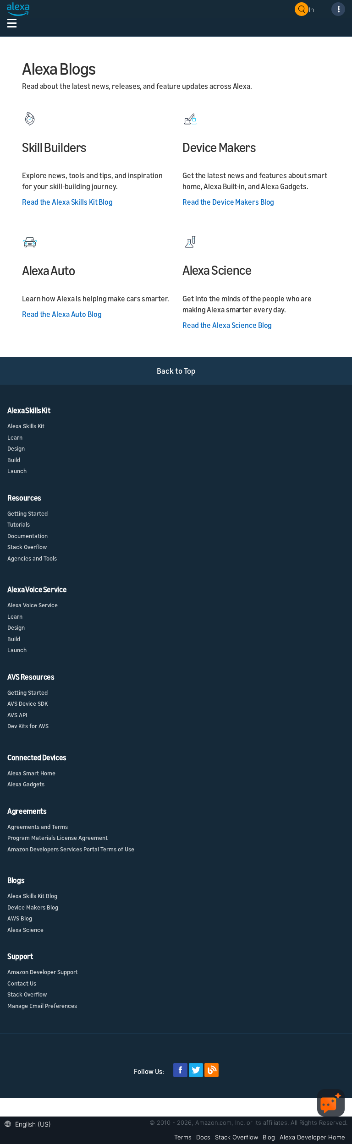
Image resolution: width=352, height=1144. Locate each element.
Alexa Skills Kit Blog (32, 895)
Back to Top (176, 371)
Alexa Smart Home (31, 773)
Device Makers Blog (32, 907)
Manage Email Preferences (42, 1005)
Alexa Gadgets (25, 784)
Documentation (27, 535)
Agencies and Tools (32, 558)
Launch (17, 470)
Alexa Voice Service (32, 605)
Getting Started (27, 513)
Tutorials (18, 524)
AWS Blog (19, 918)
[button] (30, 1123)
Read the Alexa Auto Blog (62, 314)
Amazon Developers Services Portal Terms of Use (70, 849)
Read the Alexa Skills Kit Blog (67, 202)
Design (16, 448)
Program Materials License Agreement (57, 837)
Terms (183, 1137)
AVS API (17, 715)
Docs (203, 1137)
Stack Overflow (27, 546)
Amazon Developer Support (42, 971)
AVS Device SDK (27, 703)
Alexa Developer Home (312, 1137)
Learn (14, 437)
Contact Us (21, 983)
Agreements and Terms (37, 826)
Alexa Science (25, 929)
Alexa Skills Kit (25, 426)
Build (13, 459)
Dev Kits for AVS (28, 726)
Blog (269, 1137)
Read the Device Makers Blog (228, 202)
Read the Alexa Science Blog (227, 325)
